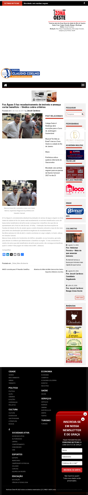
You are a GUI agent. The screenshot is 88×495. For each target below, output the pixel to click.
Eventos (44, 383)
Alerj (11, 394)
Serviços (44, 402)
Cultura (12, 413)
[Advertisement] (44, 50)
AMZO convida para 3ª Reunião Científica (15, 269)
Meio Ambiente (22, 263)
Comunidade (17, 447)
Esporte (15, 458)
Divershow (13, 416)
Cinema (44, 407)
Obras (11, 380)
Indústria (45, 386)
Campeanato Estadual (20, 463)
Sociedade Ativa (18, 436)
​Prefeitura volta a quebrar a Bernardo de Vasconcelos (53, 159)
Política (12, 391)
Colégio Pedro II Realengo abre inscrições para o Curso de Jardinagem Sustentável (53, 128)
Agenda (44, 405)
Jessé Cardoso (33, 111)
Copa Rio (15, 469)
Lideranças (13, 402)
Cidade (11, 375)
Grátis (43, 413)
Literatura (13, 421)
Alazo (47, 152)
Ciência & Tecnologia (20, 482)
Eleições (12, 399)
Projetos (12, 405)
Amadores (16, 460)
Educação (16, 479)
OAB (13, 450)
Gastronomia (14, 418)
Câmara (12, 397)
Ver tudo (79, 297)
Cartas (14, 441)
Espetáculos (46, 410)
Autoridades (17, 439)
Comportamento (18, 444)
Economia (45, 375)
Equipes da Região (19, 471)
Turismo (44, 424)
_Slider (13, 263)
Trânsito (12, 383)
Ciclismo (15, 466)
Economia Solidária (48, 380)
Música (11, 424)
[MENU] (83, 84)
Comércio (44, 378)
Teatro (44, 416)
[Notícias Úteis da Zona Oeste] (5, 85)
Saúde (43, 394)
